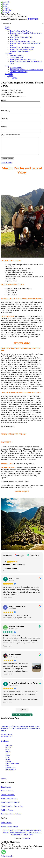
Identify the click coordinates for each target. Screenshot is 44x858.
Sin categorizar (10, 767)
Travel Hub (26, 838)
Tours (7, 29)
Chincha (8, 747)
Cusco (7, 749)
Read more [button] (7, 598)
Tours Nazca (14, 39)
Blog (7, 66)
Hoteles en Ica (16, 834)
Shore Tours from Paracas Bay (12, 806)
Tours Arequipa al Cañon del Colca (22, 41)
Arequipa (8, 745)
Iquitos (7, 755)
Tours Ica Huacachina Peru (19, 31)
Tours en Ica (7, 830)
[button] (19, 555)
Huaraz (8, 751)
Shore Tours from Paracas (10, 802)
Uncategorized (10, 769)
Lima (7, 757)
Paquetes (8, 53)
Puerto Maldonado (12, 763)
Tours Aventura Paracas (9, 798)
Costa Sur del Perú (16, 57)
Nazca (7, 759)
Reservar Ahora (6, 163)
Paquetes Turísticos (17, 55)
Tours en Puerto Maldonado (20, 51)
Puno (7, 765)
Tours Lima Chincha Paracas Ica (21, 49)
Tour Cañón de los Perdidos (11, 814)
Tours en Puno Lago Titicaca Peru (22, 47)
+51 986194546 (6, 734)
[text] (22, 464)
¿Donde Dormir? (16, 68)
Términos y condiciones (9, 826)
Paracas (8, 761)
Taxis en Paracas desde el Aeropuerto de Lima (26, 70)
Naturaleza (3, 778)
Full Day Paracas (7, 810)
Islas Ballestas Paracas (17, 832)
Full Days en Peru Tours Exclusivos (23, 59)
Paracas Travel (28, 834)
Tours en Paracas (7, 791)
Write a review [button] (11, 569)
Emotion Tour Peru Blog (19, 72)
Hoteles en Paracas (33, 832)
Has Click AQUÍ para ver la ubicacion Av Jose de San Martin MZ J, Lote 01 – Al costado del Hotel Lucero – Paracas (20, 728)
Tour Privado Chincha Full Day (21, 37)
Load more (22, 710)
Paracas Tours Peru (8, 795)
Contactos (9, 74)
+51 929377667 (6, 736)
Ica (6, 753)
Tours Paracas (6, 787)
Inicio (7, 27)
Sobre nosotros (6, 823)
